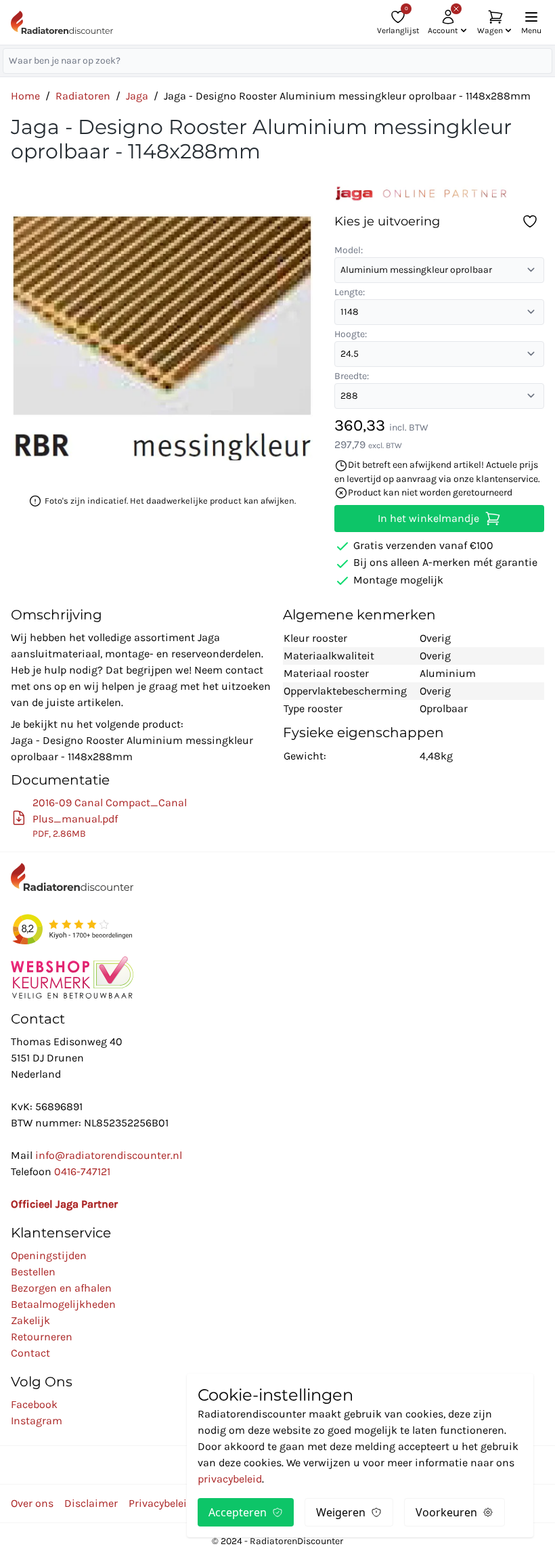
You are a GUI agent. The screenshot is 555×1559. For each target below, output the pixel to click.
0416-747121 (82, 1171)
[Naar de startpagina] (62, 22)
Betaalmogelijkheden (63, 1304)
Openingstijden (49, 1255)
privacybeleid (230, 1478)
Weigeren (340, 1512)
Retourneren (41, 1336)
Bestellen (33, 1271)
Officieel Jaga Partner (64, 1204)
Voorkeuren (446, 1512)
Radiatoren (83, 95)
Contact (30, 1352)
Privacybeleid (161, 1503)
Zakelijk (30, 1320)
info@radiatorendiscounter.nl (108, 1155)
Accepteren (237, 1512)
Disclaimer (91, 1503)
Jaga (137, 95)
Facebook (34, 1404)
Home (25, 95)
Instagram (36, 1420)
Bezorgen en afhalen (61, 1287)
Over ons (32, 1503)
